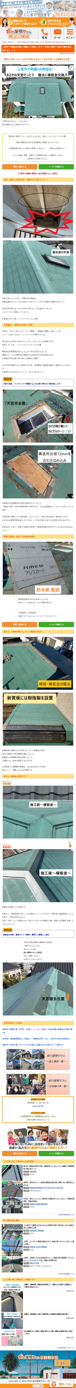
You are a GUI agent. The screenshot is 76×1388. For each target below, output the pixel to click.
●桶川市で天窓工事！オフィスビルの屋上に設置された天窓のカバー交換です (33, 1045)
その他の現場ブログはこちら (66, 1348)
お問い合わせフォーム (41, 1120)
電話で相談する (19, 167)
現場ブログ (11, 42)
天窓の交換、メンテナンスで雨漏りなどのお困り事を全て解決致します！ (32, 384)
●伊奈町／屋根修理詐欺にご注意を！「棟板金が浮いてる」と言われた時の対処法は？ (36, 1039)
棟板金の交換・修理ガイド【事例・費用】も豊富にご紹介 (26, 935)
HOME (4, 42)
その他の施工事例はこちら (66, 1215)
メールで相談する (56, 167)
